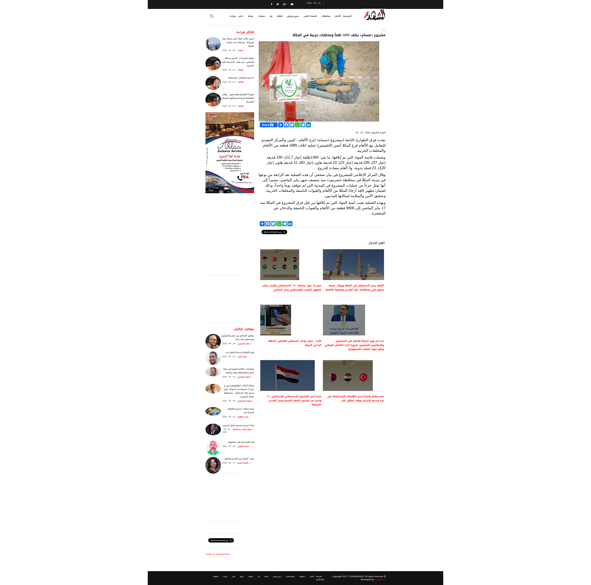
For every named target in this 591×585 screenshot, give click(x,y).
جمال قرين (242, 356)
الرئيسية (347, 16)
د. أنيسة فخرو (244, 463)
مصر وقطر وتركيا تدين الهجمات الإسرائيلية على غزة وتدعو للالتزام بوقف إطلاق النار (355, 398)
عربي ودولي (293, 16)
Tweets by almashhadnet (217, 554)
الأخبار (338, 16)
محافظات (326, 16)
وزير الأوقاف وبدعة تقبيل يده (240, 352)
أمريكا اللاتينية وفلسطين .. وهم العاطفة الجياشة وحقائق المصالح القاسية (237, 98)
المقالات (215, 576)
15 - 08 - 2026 (228, 416)
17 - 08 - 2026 (228, 463)
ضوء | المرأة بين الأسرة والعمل (239, 459)
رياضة (250, 16)
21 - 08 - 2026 (228, 70)
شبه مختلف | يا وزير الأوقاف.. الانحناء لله (240, 410)
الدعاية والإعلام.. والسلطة (241, 78)
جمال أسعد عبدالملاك (242, 429)
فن (270, 16)
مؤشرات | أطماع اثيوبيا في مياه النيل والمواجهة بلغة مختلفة (238, 371)
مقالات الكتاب (244, 329)
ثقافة (279, 16)
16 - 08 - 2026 (228, 356)
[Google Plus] (284, 4)
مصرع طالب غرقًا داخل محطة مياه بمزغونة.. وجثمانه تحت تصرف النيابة (238, 42)
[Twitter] (278, 4)
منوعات (261, 16)
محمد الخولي (243, 446)
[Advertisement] (322, 435)
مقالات (241, 70)
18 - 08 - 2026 (228, 343)
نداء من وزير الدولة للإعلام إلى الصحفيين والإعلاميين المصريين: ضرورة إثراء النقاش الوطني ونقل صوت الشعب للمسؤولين (354, 345)
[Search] (211, 16)
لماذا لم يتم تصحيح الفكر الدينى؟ (238, 425)
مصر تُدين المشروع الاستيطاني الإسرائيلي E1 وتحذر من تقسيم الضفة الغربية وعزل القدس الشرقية (294, 400)
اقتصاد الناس (310, 16)
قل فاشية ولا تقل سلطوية (241, 442)
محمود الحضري (244, 377)
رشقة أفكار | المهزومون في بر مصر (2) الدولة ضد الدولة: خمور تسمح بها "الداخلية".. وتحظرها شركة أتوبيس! (239, 391)
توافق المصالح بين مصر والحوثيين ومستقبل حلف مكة (237, 337)
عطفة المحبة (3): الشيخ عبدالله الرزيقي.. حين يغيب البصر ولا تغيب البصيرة (237, 62)
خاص (241, 16)
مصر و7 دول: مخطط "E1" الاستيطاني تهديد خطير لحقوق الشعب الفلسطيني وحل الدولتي (292, 287)
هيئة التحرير (320, 579)
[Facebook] (271, 4)
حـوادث (233, 16)
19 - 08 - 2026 (228, 377)
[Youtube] (292, 4)
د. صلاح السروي (245, 343)
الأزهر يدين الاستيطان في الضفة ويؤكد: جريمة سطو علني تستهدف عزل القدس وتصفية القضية (355, 287)
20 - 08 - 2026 (228, 50)
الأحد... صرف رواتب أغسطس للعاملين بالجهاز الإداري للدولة (294, 343)
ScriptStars (380, 579)
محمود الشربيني (245, 401)
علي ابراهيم (243, 416)
